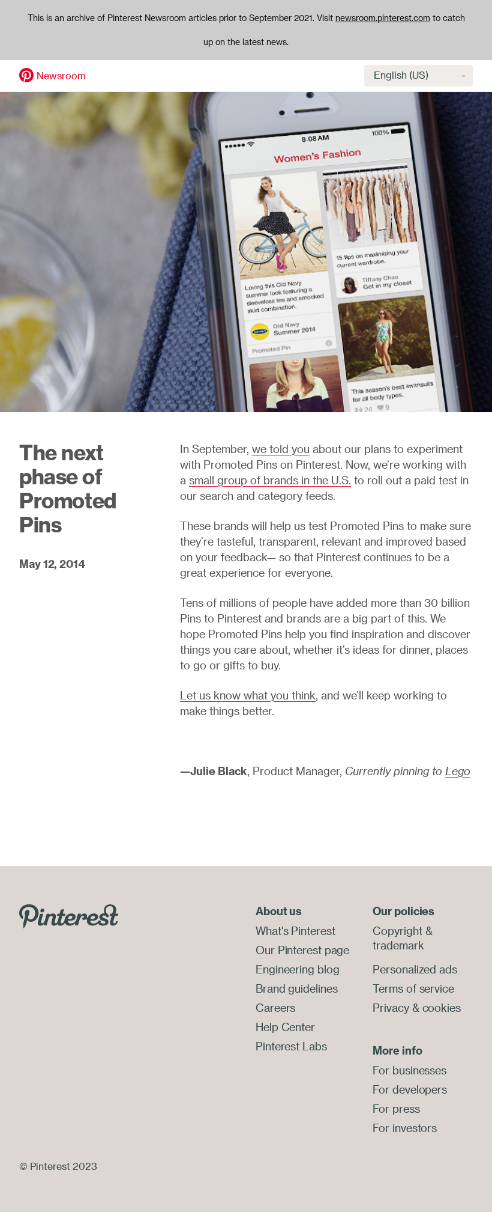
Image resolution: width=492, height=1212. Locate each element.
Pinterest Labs (291, 1046)
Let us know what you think (248, 695)
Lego (457, 771)
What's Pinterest (295, 930)
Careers (275, 1007)
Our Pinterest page (302, 950)
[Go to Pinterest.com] (68, 915)
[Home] (26, 74)
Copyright (397, 930)
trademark (398, 945)
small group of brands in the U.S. (270, 480)
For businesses (409, 1070)
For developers (410, 1089)
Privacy (391, 1007)
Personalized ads (415, 969)
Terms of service (413, 988)
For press (396, 1108)
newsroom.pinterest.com (382, 18)
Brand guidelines (296, 988)
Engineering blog (297, 969)
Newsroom (61, 76)
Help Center (285, 1027)
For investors (405, 1127)
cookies (441, 1007)
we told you (281, 448)
